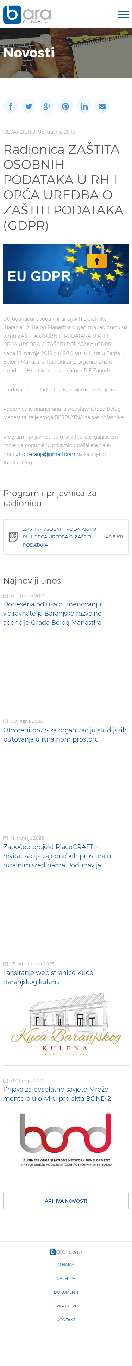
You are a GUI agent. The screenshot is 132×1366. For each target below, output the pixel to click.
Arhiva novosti (66, 1201)
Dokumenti (66, 1292)
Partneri (66, 1306)
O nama (66, 1264)
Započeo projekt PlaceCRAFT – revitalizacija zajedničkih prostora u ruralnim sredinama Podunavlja (57, 856)
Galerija (66, 1278)
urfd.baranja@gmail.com (45, 454)
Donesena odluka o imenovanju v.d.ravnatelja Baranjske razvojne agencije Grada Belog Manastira (52, 613)
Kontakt (66, 1319)
